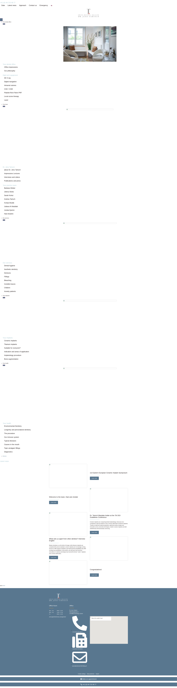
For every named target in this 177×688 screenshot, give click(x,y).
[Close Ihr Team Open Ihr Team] (4, 106)
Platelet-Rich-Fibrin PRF (13, 93)
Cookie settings (82, 673)
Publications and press (12, 181)
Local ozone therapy (11, 96)
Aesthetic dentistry (11, 269)
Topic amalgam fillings (12, 448)
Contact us (33, 5)
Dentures (7, 273)
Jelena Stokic (9, 192)
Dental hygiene (9, 266)
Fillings (6, 277)
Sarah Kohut (8, 195)
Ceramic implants (10, 341)
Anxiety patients (10, 291)
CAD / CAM (8, 89)
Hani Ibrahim (8, 214)
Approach (22, 5)
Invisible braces (9, 284)
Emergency (44, 5)
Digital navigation (10, 82)
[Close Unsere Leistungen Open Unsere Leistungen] (4, 220)
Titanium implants (10, 344)
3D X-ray (7, 78)
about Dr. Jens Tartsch (12, 170)
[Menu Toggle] (1, 19)
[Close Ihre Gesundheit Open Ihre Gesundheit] (4, 365)
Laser (6, 100)
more (4, 585)
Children (7, 288)
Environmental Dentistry (13, 426)
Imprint (97, 673)
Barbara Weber (9, 188)
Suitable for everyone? (12, 348)
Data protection (90, 673)
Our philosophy (9, 71)
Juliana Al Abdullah (11, 206)
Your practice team (9, 185)
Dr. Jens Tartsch (9, 167)
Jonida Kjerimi (9, 210)
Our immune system (11, 437)
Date (3, 5)
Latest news (12, 5)
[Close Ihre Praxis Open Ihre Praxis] (4, 24)
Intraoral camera (10, 85)
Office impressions (11, 67)
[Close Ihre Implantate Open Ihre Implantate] (4, 297)
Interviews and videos (12, 177)
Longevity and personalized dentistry (17, 430)
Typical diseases (10, 441)
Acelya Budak (9, 203)
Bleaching (7, 280)
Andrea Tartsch (9, 199)
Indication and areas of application (16, 352)
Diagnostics (8, 452)
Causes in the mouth (11, 444)
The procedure (9, 433)
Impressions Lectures (12, 173)
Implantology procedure (12, 355)
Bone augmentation (11, 359)
